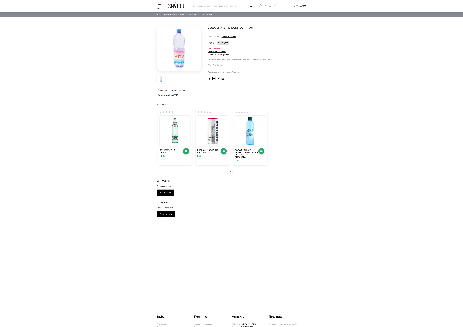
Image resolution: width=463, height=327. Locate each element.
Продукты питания (170, 14)
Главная (159, 14)
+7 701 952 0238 (299, 6)
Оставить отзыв (228, 37)
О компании (162, 324)
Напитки (182, 14)
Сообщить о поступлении (219, 55)
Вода (189, 14)
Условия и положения (203, 324)
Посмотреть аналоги (217, 52)
